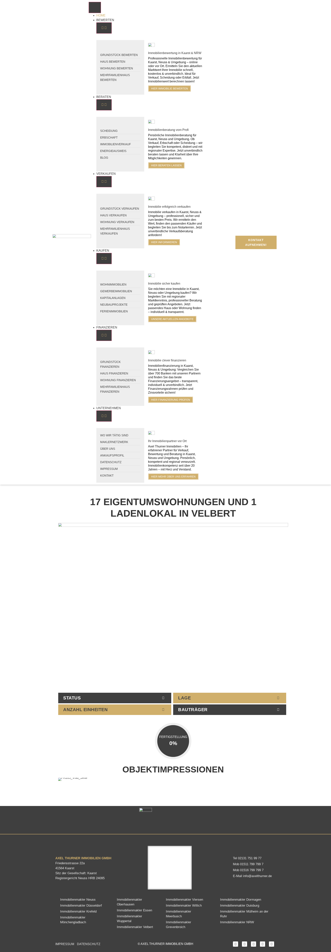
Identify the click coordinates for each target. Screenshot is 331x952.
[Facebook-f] (235, 944)
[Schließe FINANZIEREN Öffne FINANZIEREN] (104, 335)
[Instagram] (244, 944)
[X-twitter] (262, 944)
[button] (63, 779)
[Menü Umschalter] (95, 7)
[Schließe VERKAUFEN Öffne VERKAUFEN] (104, 181)
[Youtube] (271, 944)
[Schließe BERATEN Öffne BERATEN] (104, 104)
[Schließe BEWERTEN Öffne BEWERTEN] (104, 28)
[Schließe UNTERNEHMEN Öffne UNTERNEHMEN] (104, 416)
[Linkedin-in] (253, 944)
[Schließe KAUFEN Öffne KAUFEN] (104, 258)
